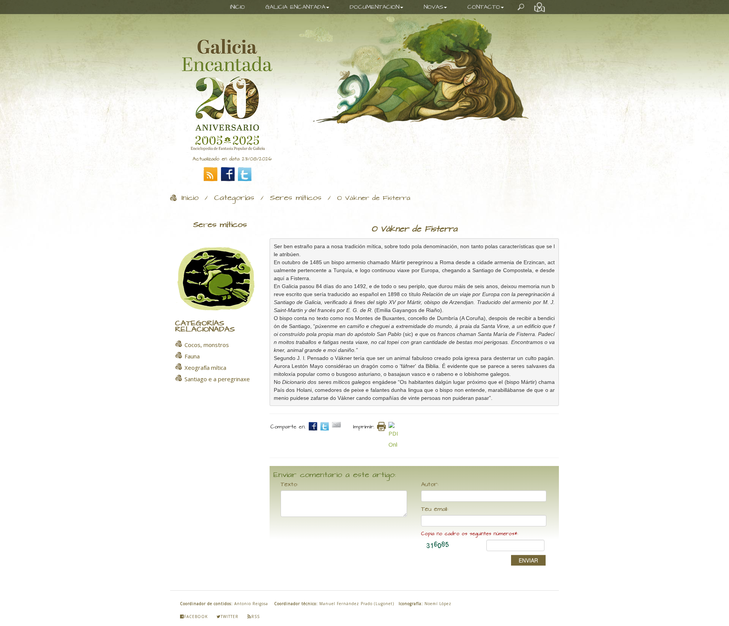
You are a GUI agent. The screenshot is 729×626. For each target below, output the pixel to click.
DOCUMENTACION (374, 7)
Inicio (190, 198)
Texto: (289, 484)
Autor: (430, 484)
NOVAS (433, 7)
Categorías (234, 198)
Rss (255, 616)
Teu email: (434, 509)
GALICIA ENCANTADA (295, 7)
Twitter (229, 616)
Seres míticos (296, 198)
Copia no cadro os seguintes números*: (469, 533)
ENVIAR (528, 560)
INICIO (237, 7)
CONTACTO (483, 7)
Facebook (196, 616)
